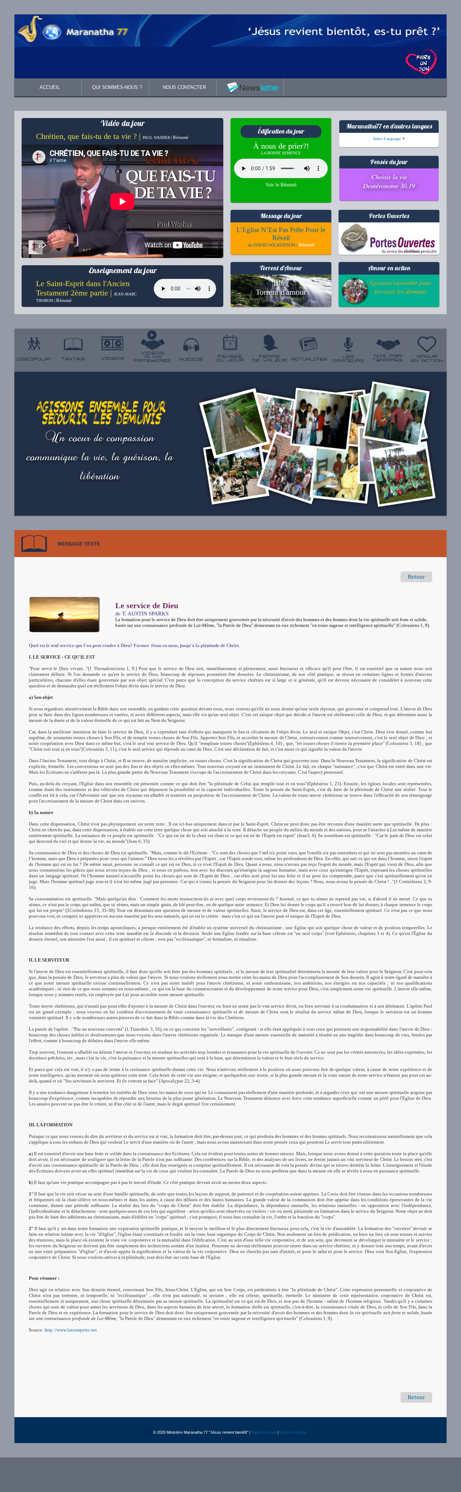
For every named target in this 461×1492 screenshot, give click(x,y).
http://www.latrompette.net (71, 1330)
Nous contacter (293, 1432)
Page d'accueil (264, 1432)
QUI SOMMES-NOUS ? (117, 87)
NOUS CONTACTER (184, 87)
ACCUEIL (50, 87)
